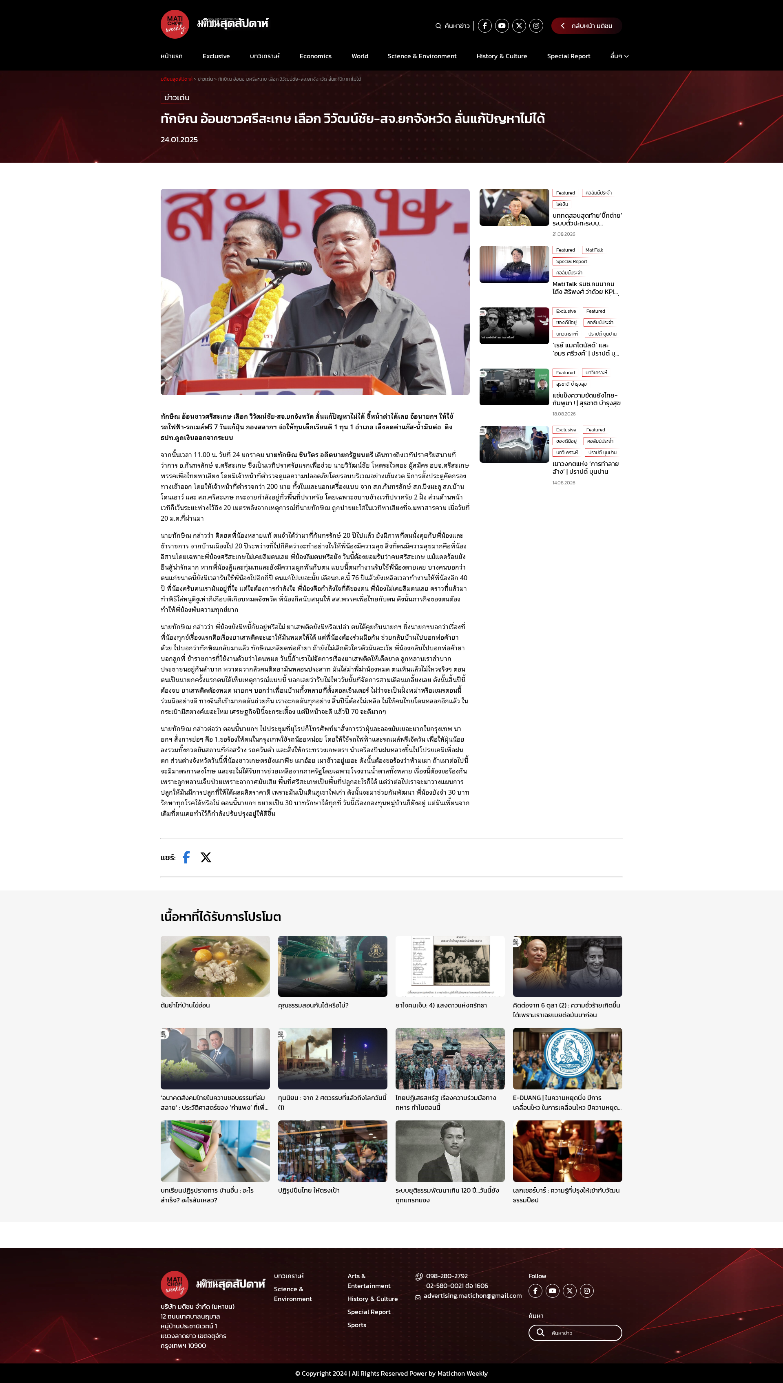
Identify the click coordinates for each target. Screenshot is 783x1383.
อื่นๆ (616, 56)
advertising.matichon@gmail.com (473, 1295)
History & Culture (502, 56)
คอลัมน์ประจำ (599, 193)
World (360, 56)
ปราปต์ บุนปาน (602, 334)
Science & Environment (422, 56)
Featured (565, 193)
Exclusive (216, 56)
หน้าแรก (172, 56)
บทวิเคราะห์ (265, 56)
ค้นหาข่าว (457, 26)
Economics (316, 56)
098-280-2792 (447, 1276)
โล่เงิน (562, 204)
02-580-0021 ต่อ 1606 (457, 1285)
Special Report (569, 56)
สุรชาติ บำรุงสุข (571, 384)
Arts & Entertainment (369, 1280)
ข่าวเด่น (177, 97)
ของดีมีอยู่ (566, 323)
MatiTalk (594, 250)
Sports (356, 1325)
